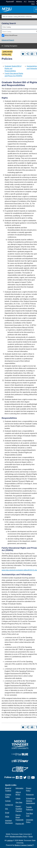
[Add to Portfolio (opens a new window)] (23, 54)
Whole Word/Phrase (11, 35)
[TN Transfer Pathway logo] (20, 760)
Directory (31, 1)
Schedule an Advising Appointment (30, 801)
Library (18, 798)
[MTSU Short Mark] (7, 9)
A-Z (25, 1)
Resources (30, 794)
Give (33, 4)
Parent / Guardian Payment (19, 809)
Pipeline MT (20, 824)
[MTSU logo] (20, 744)
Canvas (8, 801)
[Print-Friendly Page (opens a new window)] (32, 54)
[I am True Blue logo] (20, 754)
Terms (30, 836)
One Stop (19, 802)
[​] (18, 777)
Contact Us (9, 805)
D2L (6, 809)
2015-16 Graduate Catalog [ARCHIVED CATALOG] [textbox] (17, 16)
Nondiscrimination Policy (18, 836)
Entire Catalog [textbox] (7, 27)
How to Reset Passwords (19, 817)
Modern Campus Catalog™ (24, 845)
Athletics (19, 1)
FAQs (7, 816)
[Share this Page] (27, 54)
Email (7, 813)
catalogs (10, 840)
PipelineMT (10, 1)
